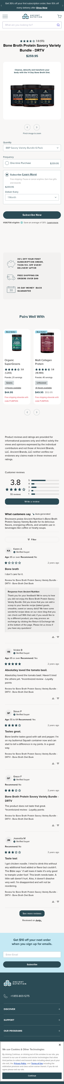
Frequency (8, 157)
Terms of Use (37, 1063)
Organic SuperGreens (12, 362)
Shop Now (41, 7)
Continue (32, 1075)
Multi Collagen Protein (43, 362)
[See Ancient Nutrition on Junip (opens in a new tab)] (39, 920)
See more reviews (32, 913)
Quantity (7, 142)
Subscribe (15, 174)
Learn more (52, 222)
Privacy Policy (20, 1063)
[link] (32, 41)
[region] (32, 1061)
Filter (33, 539)
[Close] (59, 1044)
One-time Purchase (20, 163)
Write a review (32, 501)
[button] (43, 480)
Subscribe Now (32, 215)
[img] (41, 514)
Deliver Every (11, 192)
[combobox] (32, 25)
